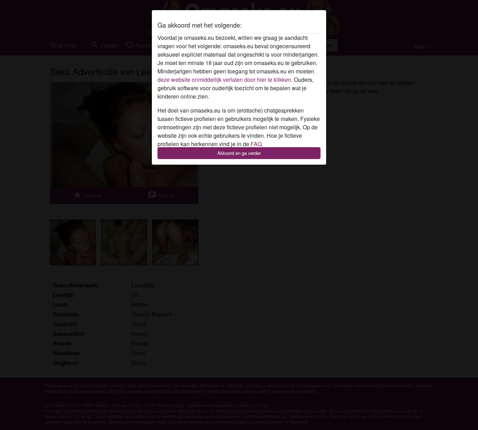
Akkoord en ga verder (239, 153)
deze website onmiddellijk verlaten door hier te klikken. (225, 80)
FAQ (256, 144)
